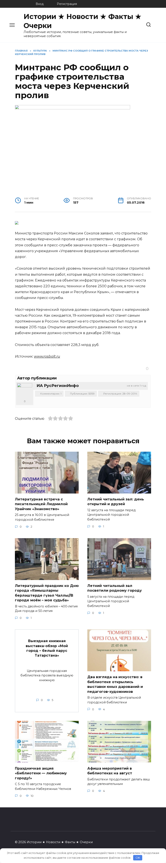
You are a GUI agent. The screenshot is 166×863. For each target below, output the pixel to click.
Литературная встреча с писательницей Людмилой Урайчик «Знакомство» (41, 504)
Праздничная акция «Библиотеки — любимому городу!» (41, 773)
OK (138, 857)
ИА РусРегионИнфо (58, 385)
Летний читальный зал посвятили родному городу (114, 588)
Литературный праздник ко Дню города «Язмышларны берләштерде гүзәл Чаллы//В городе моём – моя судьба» (47, 593)
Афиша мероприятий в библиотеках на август (109, 770)
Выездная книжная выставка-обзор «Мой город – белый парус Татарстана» (47, 648)
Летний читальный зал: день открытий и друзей (115, 501)
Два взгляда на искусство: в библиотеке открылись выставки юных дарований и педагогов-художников (115, 684)
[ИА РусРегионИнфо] (24, 390)
